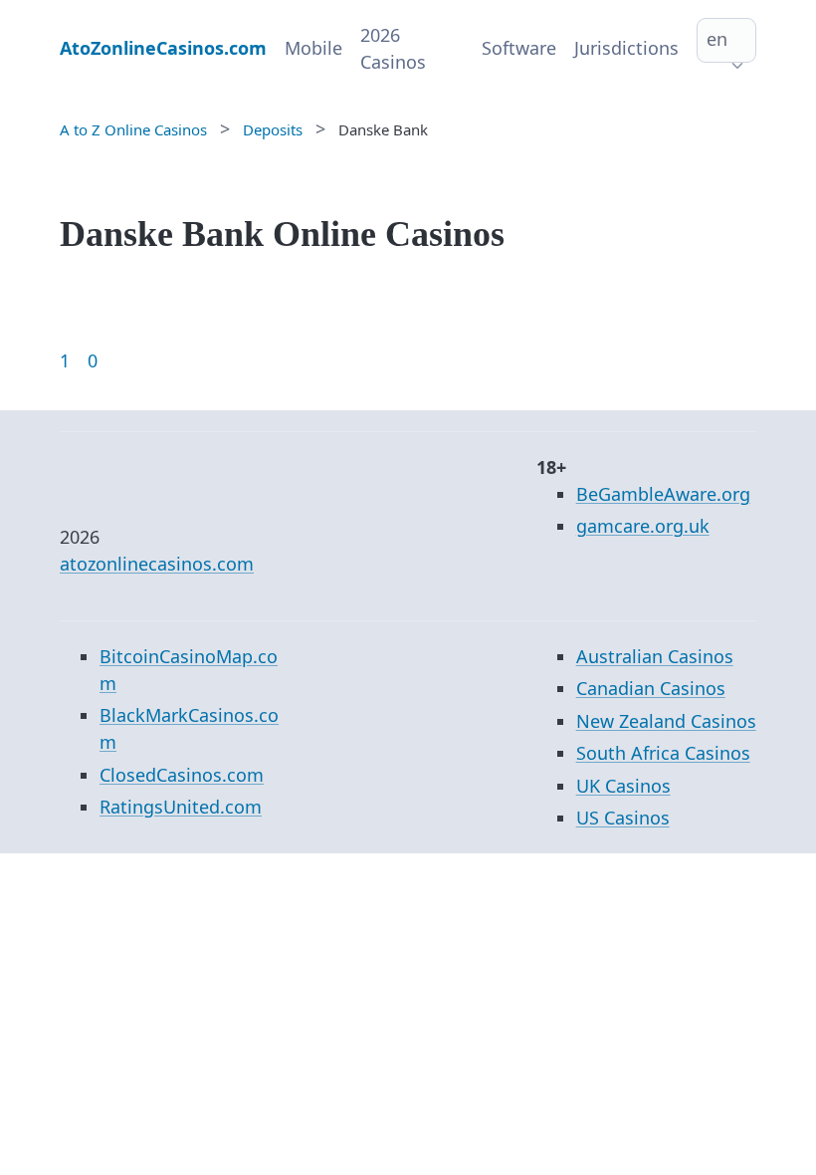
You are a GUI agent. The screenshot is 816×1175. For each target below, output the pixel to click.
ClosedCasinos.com (182, 775)
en (717, 39)
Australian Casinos (654, 656)
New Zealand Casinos (666, 721)
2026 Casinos (393, 48)
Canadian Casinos (650, 688)
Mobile (313, 48)
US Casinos (623, 817)
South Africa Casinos (663, 753)
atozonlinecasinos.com (157, 564)
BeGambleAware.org (663, 494)
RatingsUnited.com (181, 807)
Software (519, 48)
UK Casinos (623, 786)
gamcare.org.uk (643, 526)
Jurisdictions (626, 48)
